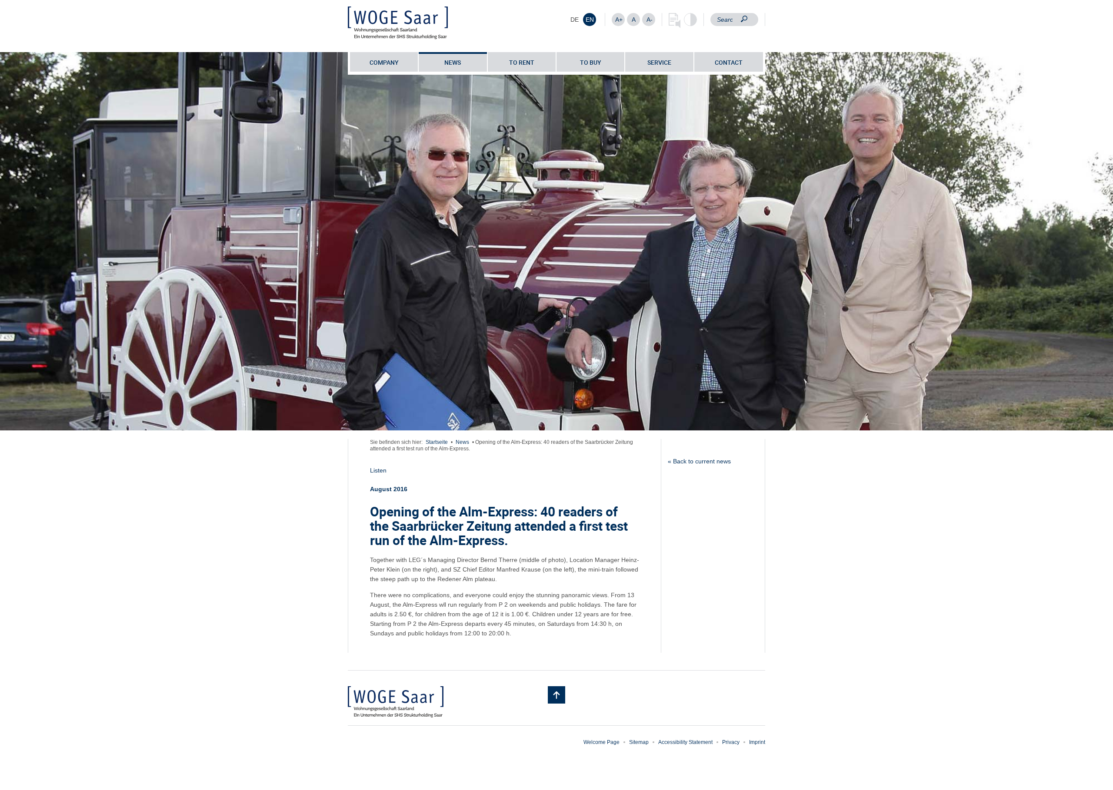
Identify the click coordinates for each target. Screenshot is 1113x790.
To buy (590, 62)
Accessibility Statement (685, 742)
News (452, 62)
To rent (521, 62)
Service (659, 62)
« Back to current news (699, 461)
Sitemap (639, 742)
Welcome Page (601, 742)
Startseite (437, 442)
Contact (729, 62)
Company (384, 62)
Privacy (731, 742)
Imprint (757, 742)
